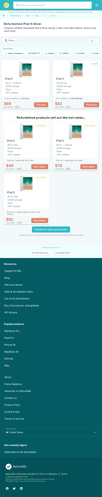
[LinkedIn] (21, 488)
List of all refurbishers (16, 298)
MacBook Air (11, 351)
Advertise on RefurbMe (17, 391)
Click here (59, 12)
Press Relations (13, 384)
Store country (11, 429)
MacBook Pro (12, 331)
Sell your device (13, 284)
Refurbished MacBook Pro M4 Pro (32, 474)
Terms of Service (14, 418)
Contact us (10, 398)
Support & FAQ (12, 270)
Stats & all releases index (18, 291)
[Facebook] (7, 488)
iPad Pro (9, 337)
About (7, 377)
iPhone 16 (9, 344)
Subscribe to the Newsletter (20, 452)
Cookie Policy (12, 411)
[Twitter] (14, 488)
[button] (93, 40)
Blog (6, 277)
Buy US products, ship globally (21, 305)
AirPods (8, 358)
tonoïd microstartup (14, 477)
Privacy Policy (12, 404)
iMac (7, 365)
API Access (10, 312)
